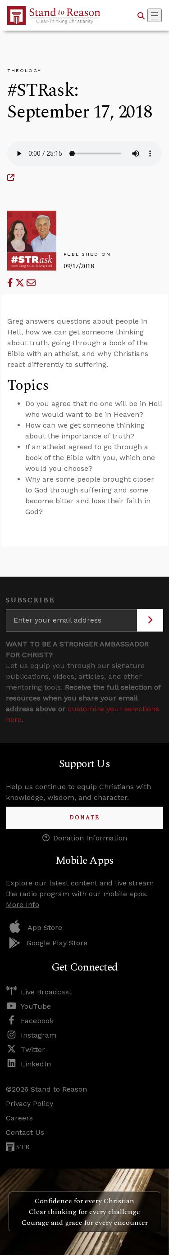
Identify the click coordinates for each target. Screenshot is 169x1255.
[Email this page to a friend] (31, 283)
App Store (44, 927)
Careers (19, 1118)
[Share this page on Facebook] (11, 283)
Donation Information (90, 838)
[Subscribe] (150, 620)
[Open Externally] (10, 177)
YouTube (36, 1006)
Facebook (37, 1020)
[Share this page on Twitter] (21, 283)
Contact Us (25, 1132)
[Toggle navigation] (154, 15)
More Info (22, 904)
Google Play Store (57, 943)
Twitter (33, 1049)
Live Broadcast (46, 992)
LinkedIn (36, 1064)
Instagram (38, 1035)
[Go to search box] (141, 15)
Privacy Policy (29, 1103)
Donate (84, 817)
